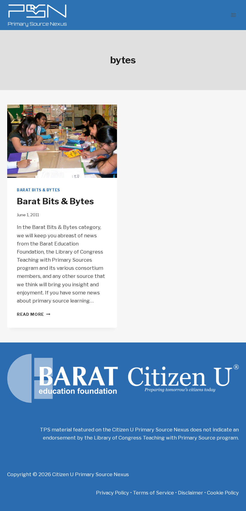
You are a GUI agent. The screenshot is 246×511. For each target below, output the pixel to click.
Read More (33, 314)
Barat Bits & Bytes (38, 190)
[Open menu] (233, 15)
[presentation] (62, 141)
